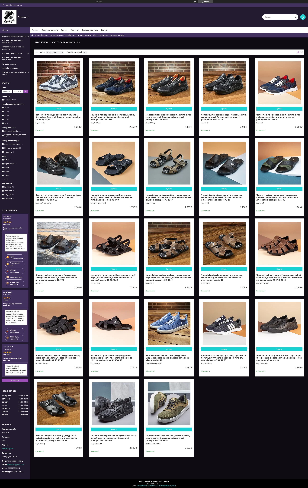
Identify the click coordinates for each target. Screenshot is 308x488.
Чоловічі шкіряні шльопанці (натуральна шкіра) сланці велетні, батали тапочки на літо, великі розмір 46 (221, 277)
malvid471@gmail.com (15, 465)
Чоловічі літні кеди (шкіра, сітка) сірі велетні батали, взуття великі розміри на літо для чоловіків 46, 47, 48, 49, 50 (223, 357)
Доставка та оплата (90, 30)
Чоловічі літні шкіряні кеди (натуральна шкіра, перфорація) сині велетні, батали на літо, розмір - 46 (167, 357)
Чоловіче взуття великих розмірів (77, 35)
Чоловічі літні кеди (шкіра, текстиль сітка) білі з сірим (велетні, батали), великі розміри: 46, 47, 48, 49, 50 (58, 117)
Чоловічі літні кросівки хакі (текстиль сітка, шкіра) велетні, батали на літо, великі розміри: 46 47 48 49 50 (168, 438)
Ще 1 (6, 179)
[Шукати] (295, 17)
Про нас (64, 30)
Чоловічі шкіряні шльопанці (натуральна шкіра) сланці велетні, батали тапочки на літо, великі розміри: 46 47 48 (111, 197)
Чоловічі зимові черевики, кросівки (13, 48)
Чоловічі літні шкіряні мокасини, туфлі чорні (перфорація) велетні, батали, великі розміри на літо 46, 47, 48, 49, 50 (279, 357)
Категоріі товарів (41, 35)
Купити (58, 109)
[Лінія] (9, 17)
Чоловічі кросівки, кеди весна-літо (12, 58)
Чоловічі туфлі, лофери (12, 53)
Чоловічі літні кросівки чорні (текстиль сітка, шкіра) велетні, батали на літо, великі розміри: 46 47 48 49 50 (168, 117)
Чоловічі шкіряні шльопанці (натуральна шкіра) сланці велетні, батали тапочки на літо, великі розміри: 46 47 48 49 (111, 357)
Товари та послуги (49, 30)
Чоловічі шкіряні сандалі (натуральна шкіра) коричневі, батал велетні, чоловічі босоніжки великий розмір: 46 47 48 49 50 (279, 277)
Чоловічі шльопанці (10, 68)
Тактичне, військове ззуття (14, 36)
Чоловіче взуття (56, 35)
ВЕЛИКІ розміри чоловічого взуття (14, 73)
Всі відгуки (15, 380)
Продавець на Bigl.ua (154, 483)
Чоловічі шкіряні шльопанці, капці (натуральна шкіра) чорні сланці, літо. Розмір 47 (16, 369)
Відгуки (104, 30)
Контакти (74, 30)
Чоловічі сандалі (9, 64)
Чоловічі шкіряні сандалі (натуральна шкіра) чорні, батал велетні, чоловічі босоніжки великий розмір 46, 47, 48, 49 (113, 277)
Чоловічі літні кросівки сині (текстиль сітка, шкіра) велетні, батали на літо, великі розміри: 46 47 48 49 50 (113, 117)
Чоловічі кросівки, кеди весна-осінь (12, 41)
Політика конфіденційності (166, 485)
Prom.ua (166, 481)
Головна (35, 30)
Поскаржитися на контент (146, 485)
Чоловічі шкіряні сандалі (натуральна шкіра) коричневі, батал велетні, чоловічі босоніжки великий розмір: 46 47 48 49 (169, 197)
